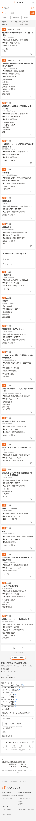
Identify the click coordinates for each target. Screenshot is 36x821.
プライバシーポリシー (24, 798)
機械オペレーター (9, 508)
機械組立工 (6, 227)
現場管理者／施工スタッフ (13, 329)
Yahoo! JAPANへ (7, 814)
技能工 (5, 531)
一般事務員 (6, 275)
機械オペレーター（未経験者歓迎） (16, 619)
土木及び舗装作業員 (10, 586)
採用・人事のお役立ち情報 (26, 809)
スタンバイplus (6, 809)
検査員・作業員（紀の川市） (14, 421)
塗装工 (5, 301)
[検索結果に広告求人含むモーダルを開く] (6, 24)
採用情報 (20, 804)
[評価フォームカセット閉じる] (33, 741)
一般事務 (6, 173)
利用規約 (20, 795)
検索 (32, 13)
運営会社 (20, 801)
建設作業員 (6, 201)
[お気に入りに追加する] (31, 54)
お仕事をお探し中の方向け (9, 795)
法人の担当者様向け (7, 798)
